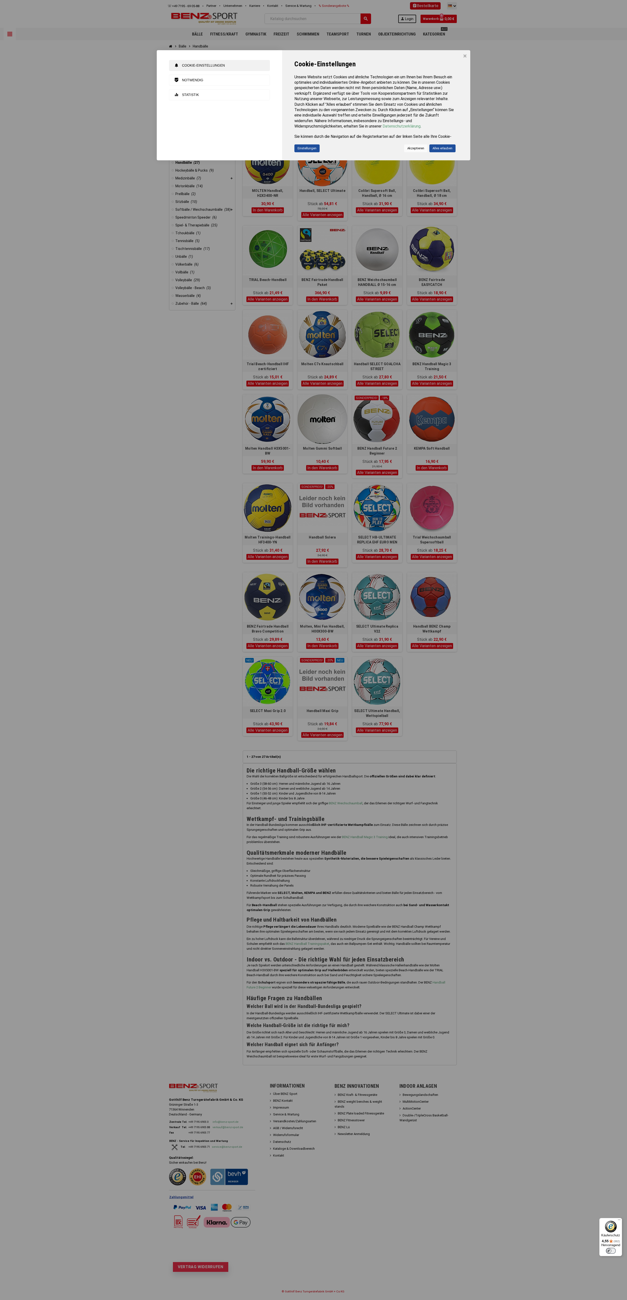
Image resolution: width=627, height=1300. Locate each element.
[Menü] (619, 1221)
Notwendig (188, 80)
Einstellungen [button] (307, 148)
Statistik (186, 94)
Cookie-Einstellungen (199, 65)
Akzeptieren (415, 148)
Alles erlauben (442, 148)
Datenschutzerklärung (402, 126)
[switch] (611, 1251)
